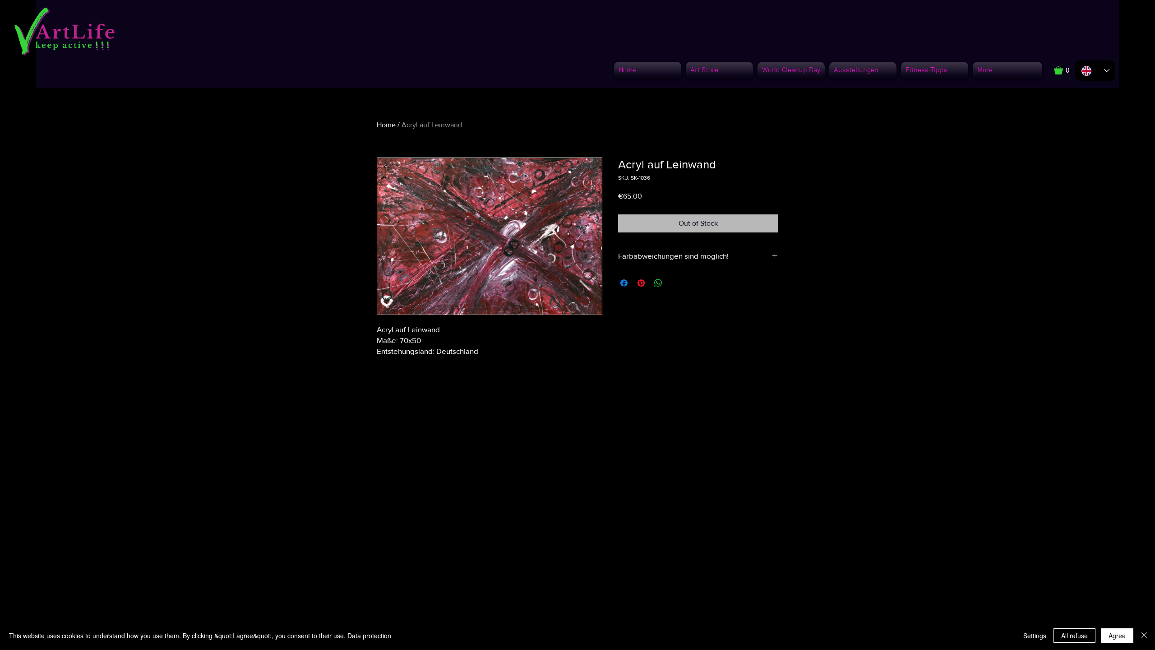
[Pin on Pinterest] (641, 283)
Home (386, 125)
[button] (1066, 70)
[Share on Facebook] (624, 283)
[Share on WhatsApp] (658, 283)
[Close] (1144, 635)
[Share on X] (675, 283)
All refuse (1074, 635)
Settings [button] (1034, 635)
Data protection (369, 635)
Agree (1117, 635)
